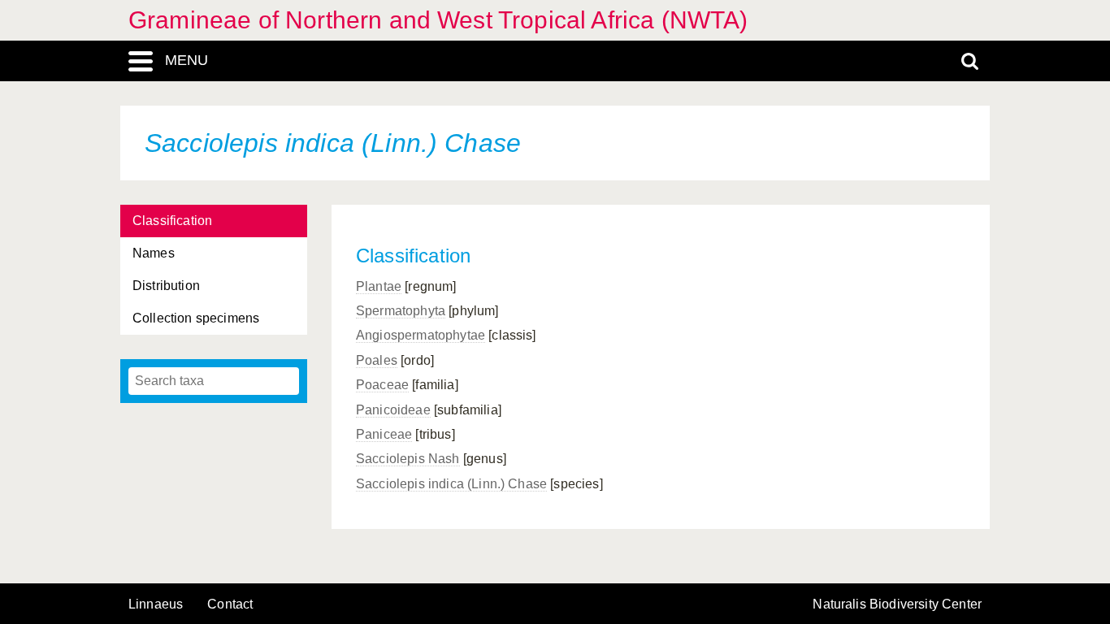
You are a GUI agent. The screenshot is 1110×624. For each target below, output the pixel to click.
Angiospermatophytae (420, 335)
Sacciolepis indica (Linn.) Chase (451, 484)
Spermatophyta (400, 311)
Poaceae (382, 385)
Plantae (378, 286)
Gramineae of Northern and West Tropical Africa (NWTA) (438, 19)
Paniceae (384, 434)
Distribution (166, 285)
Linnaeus (155, 604)
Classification (172, 221)
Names (153, 253)
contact (230, 604)
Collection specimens (195, 318)
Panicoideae (393, 410)
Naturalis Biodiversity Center (897, 604)
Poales (376, 360)
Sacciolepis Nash (408, 459)
